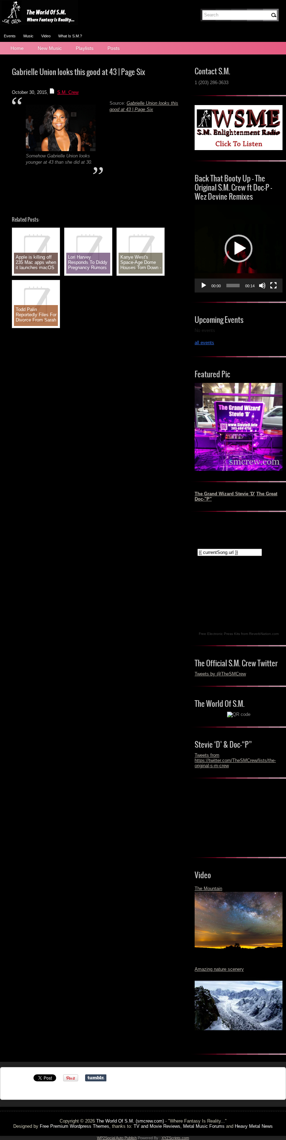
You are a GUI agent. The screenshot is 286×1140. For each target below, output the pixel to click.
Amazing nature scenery (219, 969)
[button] (239, 248)
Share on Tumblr (95, 1077)
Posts (113, 48)
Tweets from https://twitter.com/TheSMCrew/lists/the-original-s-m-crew (235, 760)
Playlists (84, 48)
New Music (50, 48)
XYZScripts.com (175, 1138)
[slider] (233, 285)
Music (28, 36)
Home (17, 48)
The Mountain (208, 888)
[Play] (203, 285)
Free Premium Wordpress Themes (74, 1126)
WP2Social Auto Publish (117, 1138)
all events (204, 342)
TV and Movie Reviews (157, 1126)
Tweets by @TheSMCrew (220, 673)
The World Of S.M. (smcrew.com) (130, 1121)
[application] (239, 249)
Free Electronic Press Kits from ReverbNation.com (239, 634)
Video (46, 36)
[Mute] (262, 285)
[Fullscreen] (273, 285)
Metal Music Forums (204, 1126)
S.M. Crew (67, 92)
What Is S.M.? (70, 36)
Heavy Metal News (254, 1126)
